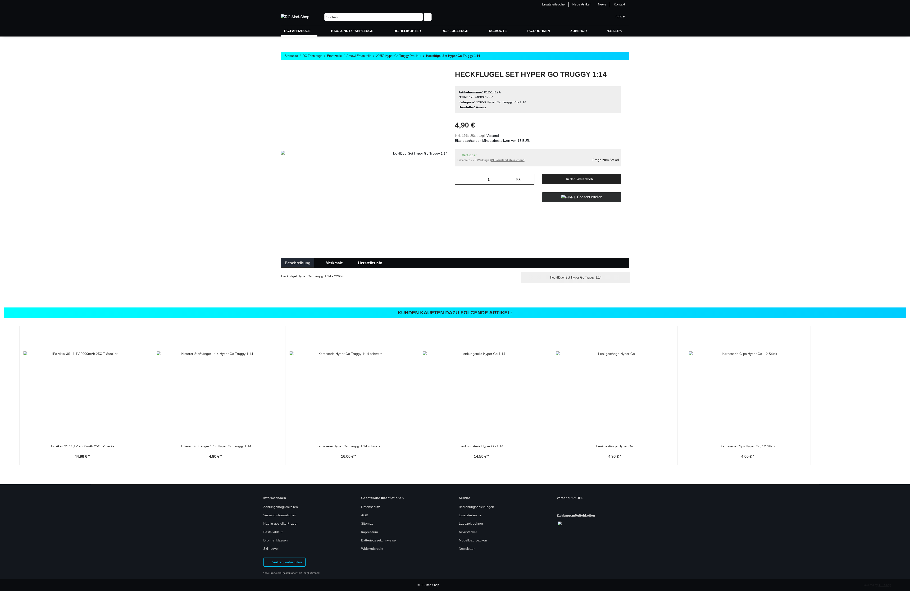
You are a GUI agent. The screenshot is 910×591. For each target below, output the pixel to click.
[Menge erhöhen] (529, 179)
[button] (586, 17)
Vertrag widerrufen (286, 562)
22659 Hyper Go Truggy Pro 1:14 (501, 102)
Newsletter (467, 548)
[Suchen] (428, 17)
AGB (364, 515)
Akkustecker (468, 532)
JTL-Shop (884, 585)
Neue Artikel (581, 4)
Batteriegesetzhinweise (378, 540)
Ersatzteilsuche (553, 4)
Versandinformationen (279, 515)
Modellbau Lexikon (473, 540)
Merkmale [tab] (334, 263)
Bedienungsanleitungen (476, 507)
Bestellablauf (272, 532)
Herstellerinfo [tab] (370, 263)
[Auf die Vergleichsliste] (425, 81)
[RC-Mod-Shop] (295, 17)
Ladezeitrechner (471, 523)
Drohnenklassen (275, 540)
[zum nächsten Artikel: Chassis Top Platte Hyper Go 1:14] (624, 65)
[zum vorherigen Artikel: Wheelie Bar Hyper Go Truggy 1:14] (614, 65)
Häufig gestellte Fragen (280, 523)
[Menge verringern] (460, 179)
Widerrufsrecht (372, 548)
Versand (493, 135)
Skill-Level (270, 548)
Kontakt (619, 4)
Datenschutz (370, 507)
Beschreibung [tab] (297, 263)
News (602, 4)
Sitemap (367, 523)
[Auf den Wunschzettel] (437, 81)
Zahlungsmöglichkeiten (280, 507)
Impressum (369, 532)
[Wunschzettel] (597, 17)
